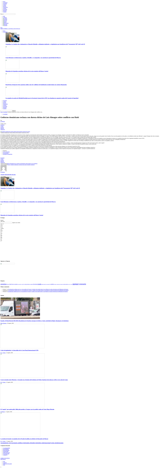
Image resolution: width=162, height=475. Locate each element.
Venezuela (82, 284)
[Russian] (5, 24)
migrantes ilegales (29, 443)
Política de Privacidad (7, 463)
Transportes (5, 7)
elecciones (35, 284)
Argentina (3, 284)
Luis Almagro (6, 153)
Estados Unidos (44, 284)
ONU (59, 284)
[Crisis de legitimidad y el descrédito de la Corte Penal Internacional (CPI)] (23, 347)
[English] (5, 19)
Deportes (5, 10)
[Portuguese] (5, 23)
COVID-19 (22, 284)
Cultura (4, 5)
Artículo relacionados (5, 174)
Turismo (4, 8)
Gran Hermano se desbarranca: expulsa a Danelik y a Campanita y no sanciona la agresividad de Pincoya (33, 57)
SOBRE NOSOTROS (5, 458)
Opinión (4, 11)
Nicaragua (58, 284)
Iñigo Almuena (3, 323)
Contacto (5, 17)
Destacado (6, 450)
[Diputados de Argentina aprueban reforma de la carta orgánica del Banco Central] (12, 68)
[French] (5, 20)
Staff (4, 16)
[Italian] (5, 22)
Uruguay (76, 284)
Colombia (16, 284)
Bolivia (8, 284)
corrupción (19, 284)
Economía (5, 9)
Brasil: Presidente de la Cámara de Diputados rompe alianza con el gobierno (22, 163)
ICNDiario (3, 121)
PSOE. (71, 284)
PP (70, 284)
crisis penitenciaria (57, 443)
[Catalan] (5, 18)
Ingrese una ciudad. (16, 222)
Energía (4, 6)
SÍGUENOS (3, 459)
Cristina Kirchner (27, 284)
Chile (13, 284)
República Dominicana (7, 154)
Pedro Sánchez (65, 284)
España (39, 284)
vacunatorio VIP (6, 443)
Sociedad (5, 3)
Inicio (4, 1)
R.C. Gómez (3, 352)
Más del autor (13, 174)
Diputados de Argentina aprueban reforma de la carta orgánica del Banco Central (27, 71)
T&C (4, 464)
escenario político (17, 443)
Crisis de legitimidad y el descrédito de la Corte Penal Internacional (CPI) (19, 350)
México (55, 284)
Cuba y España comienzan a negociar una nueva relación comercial (21, 164)
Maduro (52, 284)
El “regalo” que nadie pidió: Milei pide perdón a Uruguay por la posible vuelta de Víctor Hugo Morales (27, 409)
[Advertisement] (81, 250)
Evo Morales (47, 284)
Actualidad (5, 2)
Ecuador (31, 284)
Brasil (10, 284)
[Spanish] (5, 25)
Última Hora (6, 452)
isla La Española (6, 151)
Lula (49, 284)
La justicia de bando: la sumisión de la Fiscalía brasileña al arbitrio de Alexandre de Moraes (24, 438)
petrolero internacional (43, 443)
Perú (69, 284)
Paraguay (62, 284)
